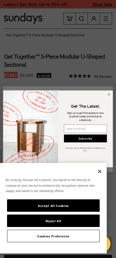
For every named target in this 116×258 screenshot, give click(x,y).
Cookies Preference (53, 236)
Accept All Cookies (53, 205)
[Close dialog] (108, 94)
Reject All (53, 221)
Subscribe (85, 138)
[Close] (99, 171)
